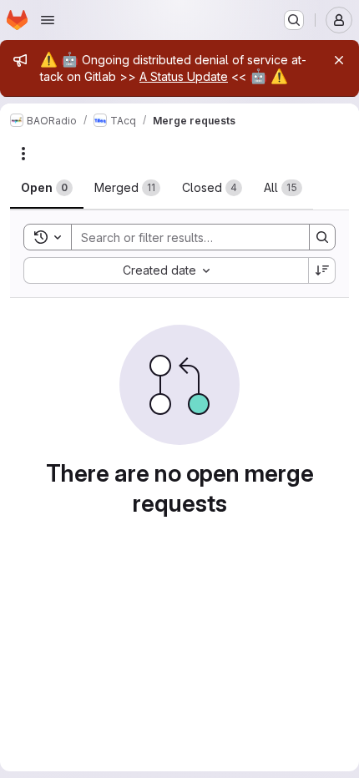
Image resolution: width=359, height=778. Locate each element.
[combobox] (165, 270)
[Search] (322, 237)
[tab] (46, 188)
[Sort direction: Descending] (322, 270)
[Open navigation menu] (47, 20)
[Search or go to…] (294, 20)
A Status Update (183, 76)
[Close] (339, 60)
